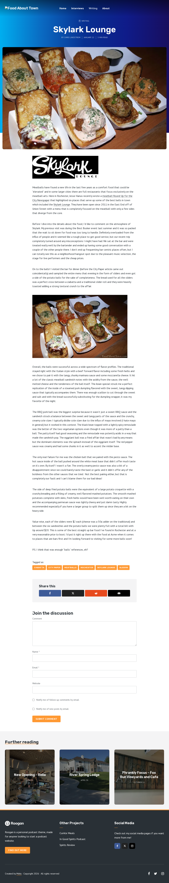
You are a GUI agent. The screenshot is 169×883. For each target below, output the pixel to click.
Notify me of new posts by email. (52, 708)
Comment (37, 618)
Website (36, 683)
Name (36, 651)
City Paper (54, 567)
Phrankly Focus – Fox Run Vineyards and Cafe (139, 775)
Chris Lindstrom (72, 37)
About (106, 8)
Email (35, 667)
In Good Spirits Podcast (72, 839)
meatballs (70, 567)
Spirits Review (67, 845)
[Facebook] (117, 846)
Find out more (17, 850)
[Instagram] (132, 846)
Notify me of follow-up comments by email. (57, 699)
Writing (93, 8)
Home (62, 8)
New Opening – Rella (30, 775)
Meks (19, 873)
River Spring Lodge (84, 775)
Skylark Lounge (61, 204)
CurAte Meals (67, 833)
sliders (123, 567)
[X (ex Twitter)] (125, 846)
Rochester (87, 567)
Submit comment (46, 718)
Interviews (77, 8)
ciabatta (39, 567)
